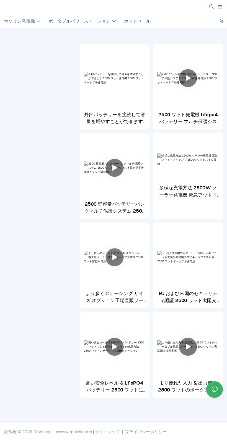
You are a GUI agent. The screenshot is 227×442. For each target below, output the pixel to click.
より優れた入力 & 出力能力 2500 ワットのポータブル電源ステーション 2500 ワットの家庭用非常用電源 (188, 387)
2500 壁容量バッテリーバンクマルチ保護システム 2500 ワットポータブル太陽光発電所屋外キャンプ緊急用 (114, 208)
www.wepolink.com (74, 432)
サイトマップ (107, 432)
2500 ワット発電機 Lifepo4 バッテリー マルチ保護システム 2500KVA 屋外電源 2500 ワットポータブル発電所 (188, 118)
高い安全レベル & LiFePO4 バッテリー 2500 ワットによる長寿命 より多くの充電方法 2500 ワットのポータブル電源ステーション (114, 387)
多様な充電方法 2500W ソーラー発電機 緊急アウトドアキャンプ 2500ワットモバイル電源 (188, 191)
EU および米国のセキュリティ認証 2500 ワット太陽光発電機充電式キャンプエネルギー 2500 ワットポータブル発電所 (188, 297)
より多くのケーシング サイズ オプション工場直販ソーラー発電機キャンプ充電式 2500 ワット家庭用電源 (114, 297)
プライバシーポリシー (146, 432)
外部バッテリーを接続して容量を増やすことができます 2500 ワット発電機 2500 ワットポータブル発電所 (114, 118)
